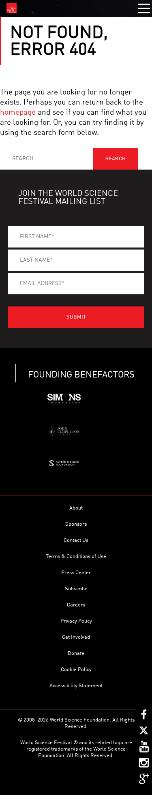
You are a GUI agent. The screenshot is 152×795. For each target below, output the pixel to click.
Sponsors (76, 524)
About (76, 508)
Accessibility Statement (76, 685)
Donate (76, 653)
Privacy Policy (76, 621)
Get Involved (76, 637)
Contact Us (76, 540)
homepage (18, 112)
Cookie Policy (76, 669)
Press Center (76, 572)
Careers (76, 605)
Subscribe (76, 589)
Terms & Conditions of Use (76, 556)
